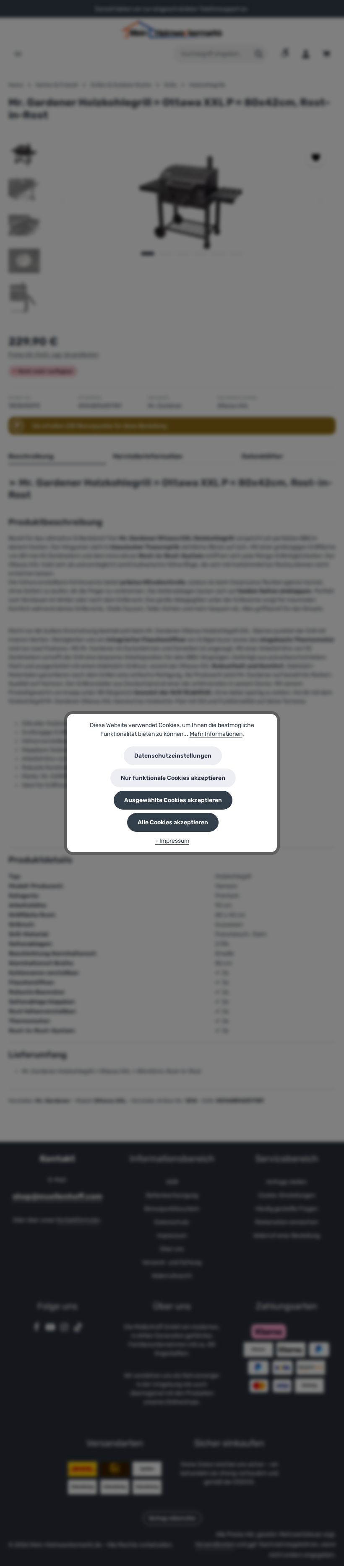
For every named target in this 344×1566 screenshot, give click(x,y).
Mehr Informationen (216, 734)
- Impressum (172, 840)
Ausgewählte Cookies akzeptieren (173, 800)
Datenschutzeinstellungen (172, 755)
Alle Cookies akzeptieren (173, 822)
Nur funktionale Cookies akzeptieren (173, 778)
